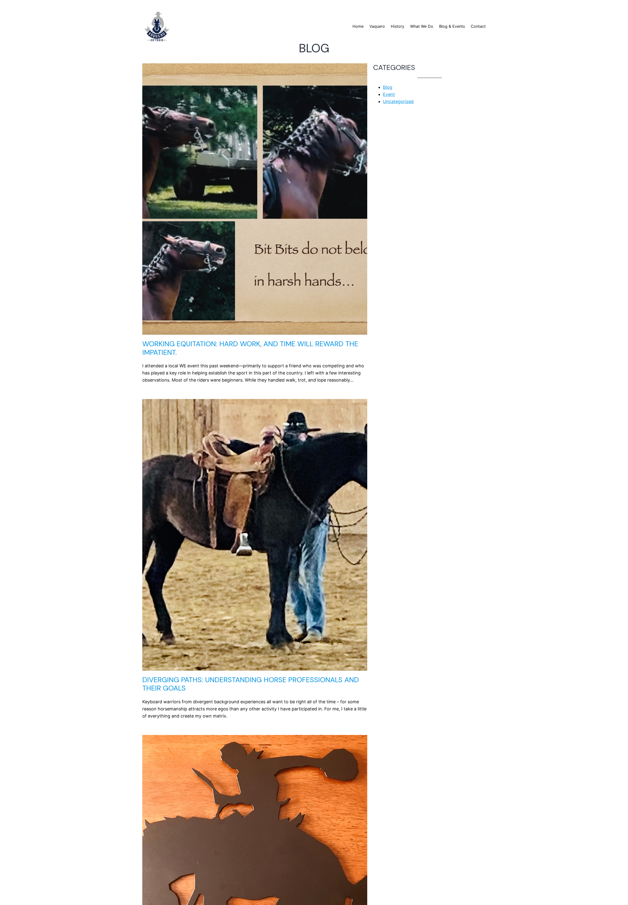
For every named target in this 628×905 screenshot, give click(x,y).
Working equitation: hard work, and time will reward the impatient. (250, 348)
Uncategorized (398, 101)
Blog (387, 87)
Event (389, 94)
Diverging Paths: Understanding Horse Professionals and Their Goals (250, 684)
